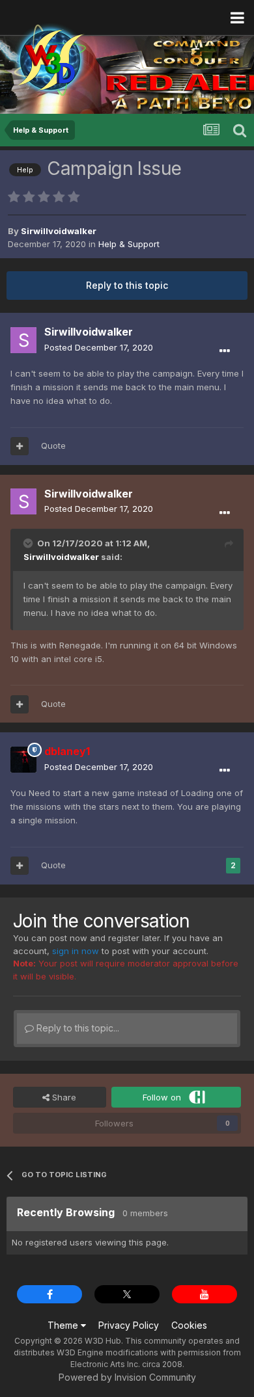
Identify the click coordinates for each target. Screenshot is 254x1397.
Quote (53, 445)
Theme (64, 1325)
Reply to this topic (127, 285)
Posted (98, 347)
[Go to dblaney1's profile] (23, 760)
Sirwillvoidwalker (61, 557)
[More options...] (225, 351)
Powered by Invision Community (127, 1377)
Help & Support (129, 244)
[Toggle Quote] (29, 543)
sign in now (75, 951)
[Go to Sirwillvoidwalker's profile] (23, 340)
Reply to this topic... (76, 1027)
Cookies (189, 1325)
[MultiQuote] (19, 446)
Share (62, 1097)
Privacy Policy (128, 1325)
